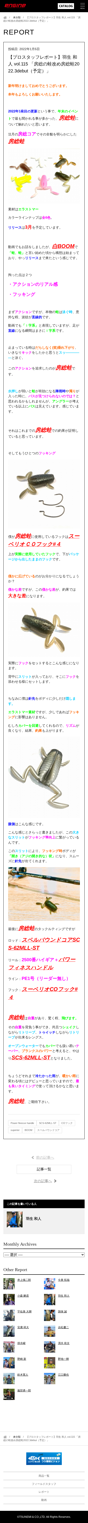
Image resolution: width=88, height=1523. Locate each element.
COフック (67, 1123)
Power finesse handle (22, 1123)
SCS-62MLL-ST (47, 1123)
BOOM (28, 1130)
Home (5, 17)
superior (15, 1130)
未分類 (17, 17)
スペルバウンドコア (48, 1130)
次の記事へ (43, 1181)
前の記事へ (45, 1157)
